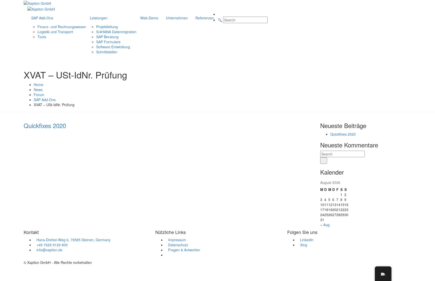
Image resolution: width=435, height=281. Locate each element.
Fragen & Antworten (184, 249)
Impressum (177, 239)
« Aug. (325, 224)
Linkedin (306, 239)
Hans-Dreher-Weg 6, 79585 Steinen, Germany (74, 239)
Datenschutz (178, 244)
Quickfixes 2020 (343, 134)
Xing (303, 244)
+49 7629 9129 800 (52, 244)
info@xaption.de (49, 249)
